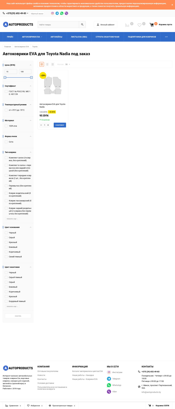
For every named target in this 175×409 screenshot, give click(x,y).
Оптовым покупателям (47, 371)
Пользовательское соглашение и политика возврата (52, 388)
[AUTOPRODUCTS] (18, 368)
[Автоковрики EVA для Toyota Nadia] (53, 85)
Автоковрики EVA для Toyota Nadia (52, 105)
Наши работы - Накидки (83, 375)
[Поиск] (82, 24)
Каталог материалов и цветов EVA (87, 371)
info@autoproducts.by (151, 392)
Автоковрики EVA (21, 46)
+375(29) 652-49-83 (16, 13)
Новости (41, 375)
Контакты (41, 379)
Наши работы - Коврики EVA (84, 379)
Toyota (34, 46)
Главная (7, 46)
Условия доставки (45, 383)
